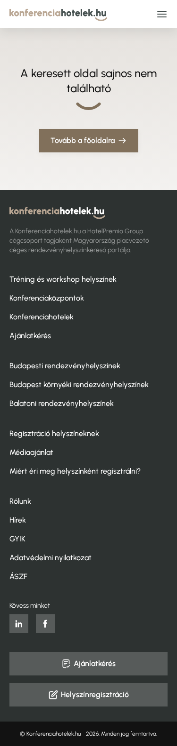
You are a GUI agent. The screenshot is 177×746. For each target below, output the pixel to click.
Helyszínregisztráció (95, 694)
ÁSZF (18, 576)
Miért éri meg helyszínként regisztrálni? (75, 471)
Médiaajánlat (31, 452)
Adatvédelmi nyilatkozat (50, 557)
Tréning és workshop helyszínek (63, 279)
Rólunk (20, 501)
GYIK (17, 538)
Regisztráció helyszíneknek (54, 433)
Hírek (17, 520)
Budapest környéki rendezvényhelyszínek (79, 384)
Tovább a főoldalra (83, 140)
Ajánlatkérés (30, 335)
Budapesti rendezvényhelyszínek (64, 365)
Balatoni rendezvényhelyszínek (61, 403)
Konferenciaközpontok (46, 298)
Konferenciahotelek (41, 316)
